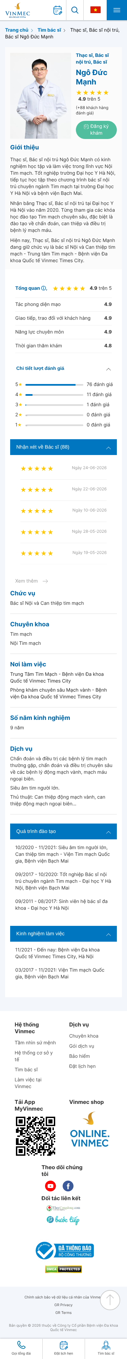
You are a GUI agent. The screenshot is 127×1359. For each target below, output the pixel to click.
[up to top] (110, 1300)
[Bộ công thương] (63, 1250)
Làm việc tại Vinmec (28, 1083)
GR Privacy (64, 1305)
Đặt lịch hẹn (82, 1066)
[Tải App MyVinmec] (36, 1136)
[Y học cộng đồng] (63, 1208)
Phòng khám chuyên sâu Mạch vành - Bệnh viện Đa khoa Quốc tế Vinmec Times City (58, 693)
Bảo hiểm (79, 1056)
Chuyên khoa (84, 1036)
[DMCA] (63, 1269)
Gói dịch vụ (81, 1046)
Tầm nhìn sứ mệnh (35, 1043)
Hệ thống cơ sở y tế (34, 1056)
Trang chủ (16, 30)
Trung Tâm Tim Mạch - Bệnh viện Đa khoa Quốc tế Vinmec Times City (57, 677)
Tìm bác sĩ (49, 30)
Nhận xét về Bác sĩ (42, 447)
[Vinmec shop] (90, 1129)
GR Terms (63, 1313)
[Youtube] (50, 1186)
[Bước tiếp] (63, 1220)
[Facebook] (68, 1186)
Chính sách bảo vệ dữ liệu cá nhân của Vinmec (63, 1297)
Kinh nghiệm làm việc (40, 934)
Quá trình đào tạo (36, 831)
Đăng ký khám (99, 130)
